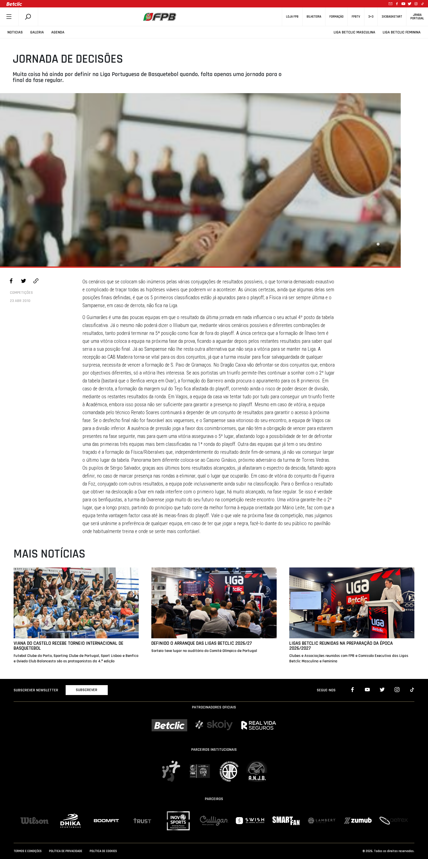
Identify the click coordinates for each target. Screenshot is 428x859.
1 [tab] (377, 244)
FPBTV (356, 17)
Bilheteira (314, 17)
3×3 (371, 17)
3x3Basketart (392, 17)
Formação (336, 17)
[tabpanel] (200, 180)
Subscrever (86, 690)
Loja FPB (292, 17)
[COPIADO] (35, 282)
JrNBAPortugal (417, 16)
